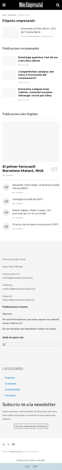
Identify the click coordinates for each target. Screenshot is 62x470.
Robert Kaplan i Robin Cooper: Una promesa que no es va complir (31, 212)
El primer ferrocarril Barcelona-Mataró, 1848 (22, 169)
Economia (10, 383)
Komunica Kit (15, 451)
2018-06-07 (48, 36)
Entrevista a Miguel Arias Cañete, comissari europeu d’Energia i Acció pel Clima (35, 92)
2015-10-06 (24, 100)
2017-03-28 (24, 65)
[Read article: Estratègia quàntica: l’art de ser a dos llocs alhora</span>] (9, 60)
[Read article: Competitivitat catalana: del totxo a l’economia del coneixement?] (9, 75)
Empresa (10, 377)
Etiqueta (12, 15)
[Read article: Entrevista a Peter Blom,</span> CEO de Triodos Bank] (10, 33)
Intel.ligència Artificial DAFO (27, 199)
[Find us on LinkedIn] (3, 444)
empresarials (24, 15)
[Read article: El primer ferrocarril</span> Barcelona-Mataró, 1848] (31, 142)
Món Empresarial (32, 36)
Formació (10, 395)
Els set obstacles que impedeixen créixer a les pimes (29, 328)
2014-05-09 (24, 82)
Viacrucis (7, 313)
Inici (4, 15)
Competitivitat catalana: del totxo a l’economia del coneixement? (36, 75)
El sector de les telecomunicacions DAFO (35, 224)
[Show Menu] (4, 5)
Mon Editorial (15, 266)
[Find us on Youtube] (13, 444)
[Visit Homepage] (31, 5)
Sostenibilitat (12, 389)
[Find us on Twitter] (8, 444)
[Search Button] (58, 5)
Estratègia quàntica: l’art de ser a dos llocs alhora (38, 59)
